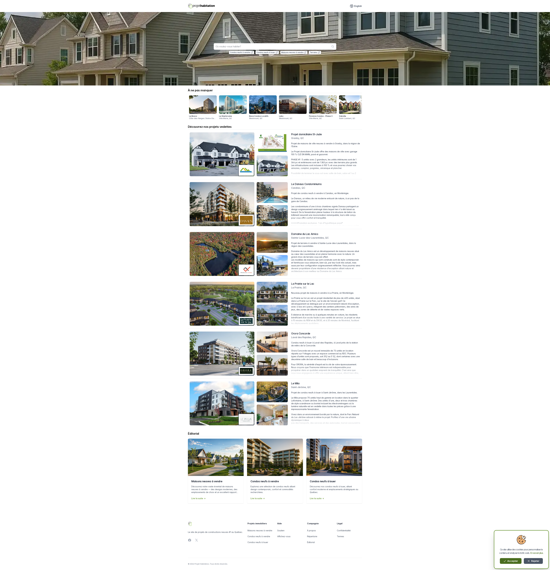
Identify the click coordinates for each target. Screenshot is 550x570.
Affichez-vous (283, 536)
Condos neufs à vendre (240, 52)
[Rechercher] (332, 46)
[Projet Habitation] (201, 6)
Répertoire (312, 536)
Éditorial (311, 542)
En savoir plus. (536, 553)
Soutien (280, 530)
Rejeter (535, 561)
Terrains (313, 52)
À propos (311, 530)
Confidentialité (344, 530)
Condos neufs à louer (266, 52)
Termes (340, 536)
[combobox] (275, 46)
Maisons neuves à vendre (292, 52)
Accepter (512, 561)
